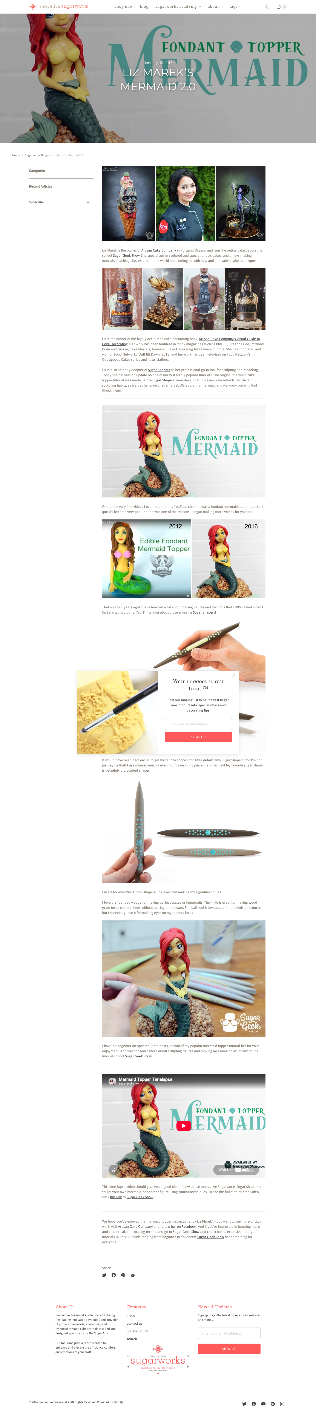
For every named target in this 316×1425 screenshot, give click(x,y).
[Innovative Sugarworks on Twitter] (244, 1404)
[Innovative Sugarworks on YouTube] (263, 1404)
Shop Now (124, 6)
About (213, 6)
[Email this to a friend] (132, 1275)
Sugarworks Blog (36, 155)
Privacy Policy (137, 1331)
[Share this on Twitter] (105, 1275)
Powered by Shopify (110, 1402)
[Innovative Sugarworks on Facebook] (254, 1404)
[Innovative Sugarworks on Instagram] (282, 1404)
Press (131, 1316)
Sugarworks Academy (176, 6)
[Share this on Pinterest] (123, 1275)
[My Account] (267, 7)
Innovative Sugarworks (53, 1402)
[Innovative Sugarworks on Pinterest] (273, 1404)
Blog (144, 6)
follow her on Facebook (178, 1226)
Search (132, 1339)
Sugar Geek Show (126, 255)
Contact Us (134, 1323)
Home (16, 155)
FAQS (234, 6)
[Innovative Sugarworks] (59, 6)
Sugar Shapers (159, 370)
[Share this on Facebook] (113, 1275)
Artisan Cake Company (158, 250)
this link (116, 1197)
